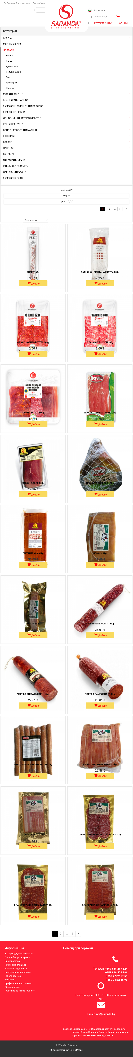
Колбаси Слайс (13, 72)
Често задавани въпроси (18, 972)
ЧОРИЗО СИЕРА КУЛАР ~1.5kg (33, 694)
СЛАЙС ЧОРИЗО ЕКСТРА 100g (33, 342)
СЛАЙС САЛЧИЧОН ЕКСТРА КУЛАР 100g (100, 834)
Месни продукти (13, 94)
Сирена (7, 38)
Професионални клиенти (18, 983)
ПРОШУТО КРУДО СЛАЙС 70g (100, 412)
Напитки (8, 148)
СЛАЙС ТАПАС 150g (33, 412)
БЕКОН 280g (33, 623)
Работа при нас (13, 976)
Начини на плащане (15, 965)
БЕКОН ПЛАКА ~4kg (33, 553)
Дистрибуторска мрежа (44, 3)
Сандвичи (9, 154)
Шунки (9, 61)
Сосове (7, 142)
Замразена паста (13, 178)
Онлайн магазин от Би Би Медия (66, 1050)
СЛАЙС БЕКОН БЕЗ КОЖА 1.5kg (100, 764)
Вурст (9, 77)
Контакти (10, 979)
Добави (35, 283)
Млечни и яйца (12, 44)
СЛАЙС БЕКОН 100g (33, 834)
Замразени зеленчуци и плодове (23, 106)
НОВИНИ (122, 23)
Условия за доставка (16, 968)
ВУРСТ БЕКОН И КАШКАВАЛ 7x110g (33, 764)
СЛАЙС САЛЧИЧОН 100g (100, 342)
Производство (12, 961)
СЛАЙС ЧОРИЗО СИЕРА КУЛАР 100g (33, 905)
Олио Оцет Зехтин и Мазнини (20, 130)
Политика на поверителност (20, 990)
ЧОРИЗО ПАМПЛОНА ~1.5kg (100, 694)
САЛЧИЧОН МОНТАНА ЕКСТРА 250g (100, 272)
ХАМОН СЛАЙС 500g (33, 483)
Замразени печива (14, 112)
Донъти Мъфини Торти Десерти (22, 118)
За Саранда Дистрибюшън (17, 3)
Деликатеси (12, 66)
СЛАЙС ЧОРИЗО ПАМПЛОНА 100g (100, 905)
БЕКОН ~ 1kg (100, 553)
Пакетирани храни (14, 160)
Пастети (10, 88)
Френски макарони (14, 172)
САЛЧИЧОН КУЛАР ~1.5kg (100, 623)
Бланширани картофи (16, 100)
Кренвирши (11, 83)
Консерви (9, 136)
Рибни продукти (13, 124)
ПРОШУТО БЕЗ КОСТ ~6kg (100, 483)
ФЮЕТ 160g (33, 272)
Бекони (9, 55)
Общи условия (12, 987)
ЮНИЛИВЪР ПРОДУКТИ (15, 166)
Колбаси (8, 50)
